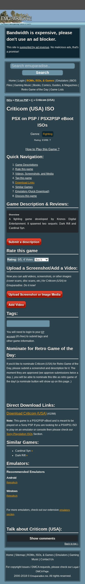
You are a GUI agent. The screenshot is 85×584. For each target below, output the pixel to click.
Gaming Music (22, 85)
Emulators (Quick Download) (32, 191)
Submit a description (23, 242)
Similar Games (24, 187)
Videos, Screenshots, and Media (34, 173)
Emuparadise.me (39, 576)
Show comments (42, 538)
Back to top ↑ (71, 543)
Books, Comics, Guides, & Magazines (55, 85)
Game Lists (57, 89)
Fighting (48, 134)
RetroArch (12, 482)
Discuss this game (26, 196)
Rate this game (24, 169)
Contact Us (47, 559)
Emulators (62, 80)
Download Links (24, 182)
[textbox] (25, 323)
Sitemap (20, 555)
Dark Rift (21, 455)
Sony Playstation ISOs (20, 434)
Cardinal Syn (24, 450)
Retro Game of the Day (34, 89)
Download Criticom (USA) (27, 413)
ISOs (9, 100)
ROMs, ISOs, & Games (40, 80)
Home (12, 80)
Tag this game (23, 178)
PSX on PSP (21, 100)
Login (21, 80)
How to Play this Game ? (43, 149)
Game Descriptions (26, 164)
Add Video (16, 304)
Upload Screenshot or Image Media (34, 294)
